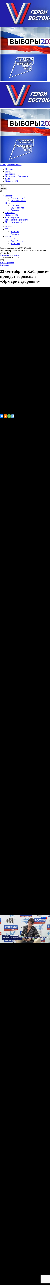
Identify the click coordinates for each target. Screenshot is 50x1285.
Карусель (15, 234)
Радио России (17, 241)
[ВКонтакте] (1, 416)
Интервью (4, 265)
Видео (8, 171)
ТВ (6, 229)
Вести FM (15, 243)
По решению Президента (16, 176)
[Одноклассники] (5, 416)
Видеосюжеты (17, 208)
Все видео (15, 205)
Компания (10, 174)
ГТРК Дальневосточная (10, 164)
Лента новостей (18, 198)
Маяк (13, 239)
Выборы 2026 (11, 181)
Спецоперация (12, 217)
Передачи (15, 210)
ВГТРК (8, 227)
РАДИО (9, 236)
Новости (9, 169)
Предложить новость (14, 222)
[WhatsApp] (9, 416)
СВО (7, 179)
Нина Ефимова (7, 262)
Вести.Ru (15, 231)
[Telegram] (12, 416)
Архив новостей (18, 200)
